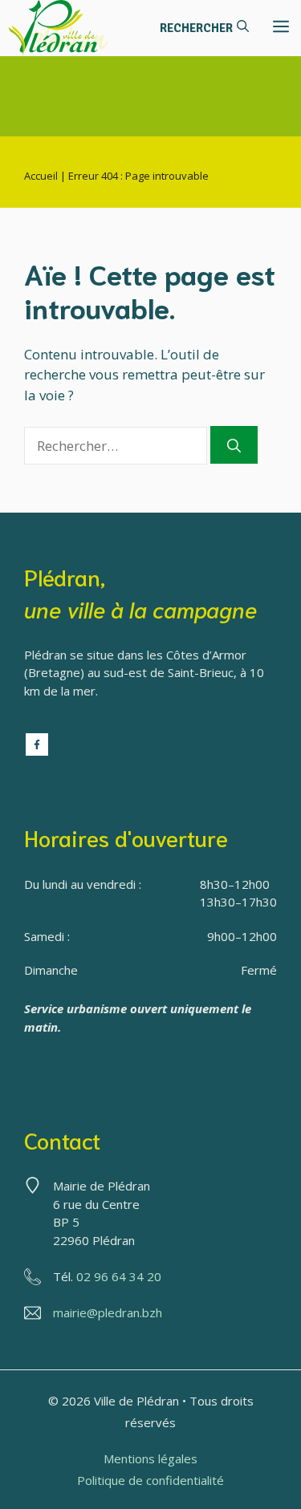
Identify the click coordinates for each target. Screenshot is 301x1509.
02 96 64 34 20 (118, 1276)
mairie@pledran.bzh (107, 1312)
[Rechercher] (234, 445)
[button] (204, 28)
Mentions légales (150, 1458)
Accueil (41, 175)
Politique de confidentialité (150, 1480)
